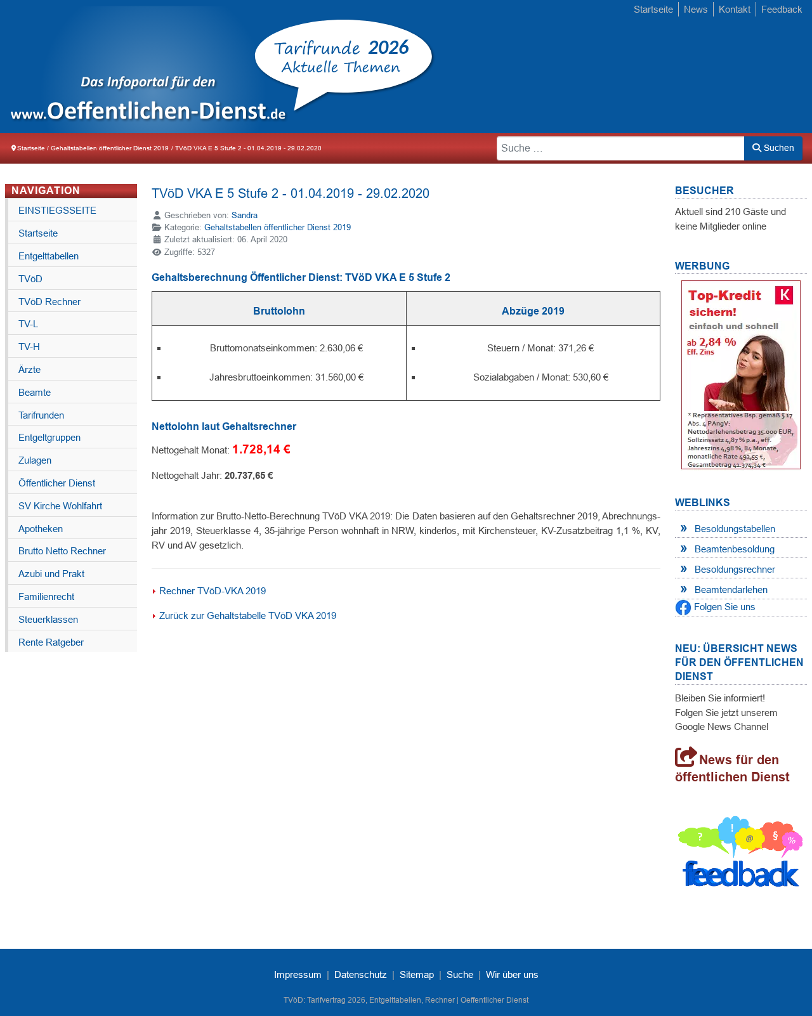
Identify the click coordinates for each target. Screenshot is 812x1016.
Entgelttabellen (48, 256)
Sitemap (417, 974)
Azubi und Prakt (51, 573)
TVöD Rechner (49, 301)
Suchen (777, 148)
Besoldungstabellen (735, 528)
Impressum (298, 974)
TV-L (28, 323)
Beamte (34, 392)
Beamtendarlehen (731, 589)
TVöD (30, 278)
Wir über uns (512, 974)
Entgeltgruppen (49, 437)
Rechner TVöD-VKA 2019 (212, 590)
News (696, 9)
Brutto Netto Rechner (62, 550)
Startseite (653, 9)
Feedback (781, 9)
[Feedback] (741, 854)
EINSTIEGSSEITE (57, 210)
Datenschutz (360, 974)
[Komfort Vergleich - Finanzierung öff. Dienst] (741, 374)
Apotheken (40, 528)
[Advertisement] (406, 754)
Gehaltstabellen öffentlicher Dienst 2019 (277, 227)
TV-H (29, 346)
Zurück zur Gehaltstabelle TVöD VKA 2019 (247, 615)
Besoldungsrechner (735, 569)
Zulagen (34, 460)
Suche (460, 974)
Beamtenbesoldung (735, 549)
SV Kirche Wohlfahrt (60, 505)
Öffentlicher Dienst (56, 483)
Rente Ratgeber (51, 642)
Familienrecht (46, 596)
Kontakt (734, 9)
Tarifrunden (41, 415)
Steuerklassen (48, 619)
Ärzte (29, 369)
